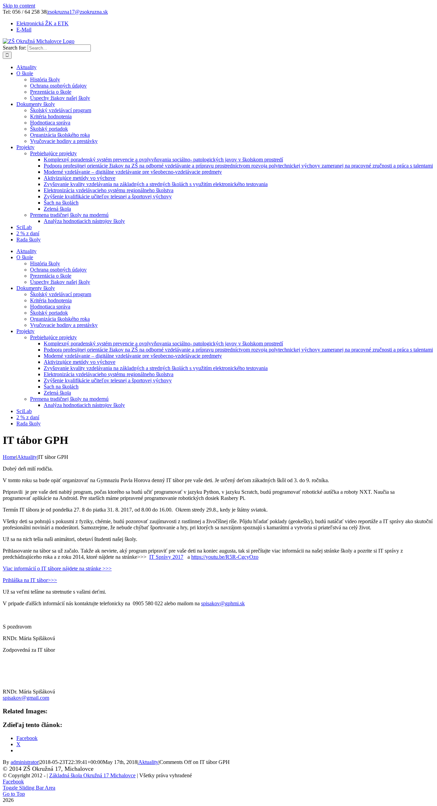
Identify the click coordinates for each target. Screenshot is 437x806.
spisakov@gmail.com (26, 698)
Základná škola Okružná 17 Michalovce (92, 775)
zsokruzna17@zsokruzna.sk (77, 12)
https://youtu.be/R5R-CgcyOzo (224, 557)
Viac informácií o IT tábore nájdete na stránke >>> (57, 568)
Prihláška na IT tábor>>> (30, 580)
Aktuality (148, 762)
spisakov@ (223, 603)
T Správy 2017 (167, 557)
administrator (25, 762)
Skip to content (19, 6)
